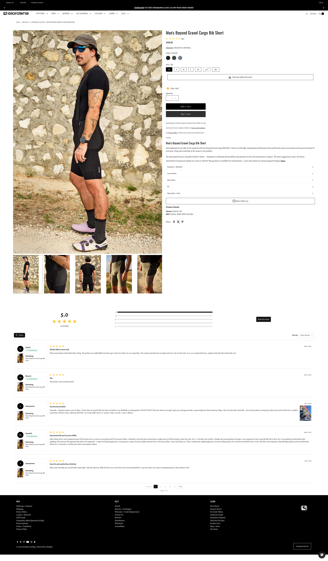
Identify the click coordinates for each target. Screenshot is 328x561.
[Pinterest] (24, 542)
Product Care (215, 523)
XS (169, 69)
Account (313, 14)
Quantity (169, 93)
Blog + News (215, 526)
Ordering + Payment (24, 506)
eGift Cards (20, 517)
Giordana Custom (37, 2)
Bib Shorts (25, 22)
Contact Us (10, 2)
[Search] (306, 14)
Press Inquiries (22, 523)
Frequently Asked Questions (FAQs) (30, 520)
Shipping (169, 47)
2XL (206, 69)
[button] (240, 167)
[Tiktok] (34, 542)
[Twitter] (21, 542)
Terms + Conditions (23, 526)
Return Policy (21, 512)
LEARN (112, 13)
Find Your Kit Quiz (217, 520)
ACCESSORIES (82, 13)
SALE (123, 13)
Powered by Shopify (45, 546)
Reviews (118, 517)
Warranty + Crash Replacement (127, 512)
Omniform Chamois (217, 517)
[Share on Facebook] (174, 221)
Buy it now (186, 114)
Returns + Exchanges (123, 509)
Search (117, 506)
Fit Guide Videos (216, 512)
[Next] (323, 7)
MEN (54, 13)
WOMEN (66, 13)
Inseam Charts (216, 509)
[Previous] (4, 7)
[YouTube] (27, 542)
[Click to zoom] (158, 34)
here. (283, 161)
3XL (215, 69)
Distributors (120, 520)
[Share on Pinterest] (182, 221)
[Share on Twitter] (178, 221)
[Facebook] (17, 542)
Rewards (23, 2)
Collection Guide (216, 514)
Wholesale (119, 523)
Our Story (214, 529)
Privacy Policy (21, 529)
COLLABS (98, 13)
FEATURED (40, 13)
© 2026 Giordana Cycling (26, 546)
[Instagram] (31, 542)
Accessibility (120, 526)
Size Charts (214, 506)
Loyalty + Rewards (23, 514)
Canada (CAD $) (302, 546)
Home (18, 22)
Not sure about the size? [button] (242, 77)
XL (198, 69)
